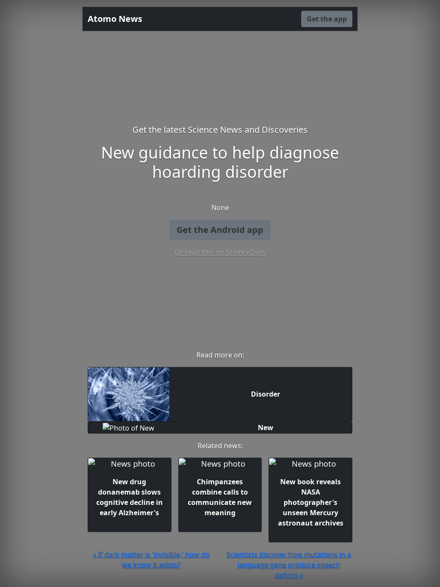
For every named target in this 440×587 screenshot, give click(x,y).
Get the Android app (220, 229)
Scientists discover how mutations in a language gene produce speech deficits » (288, 565)
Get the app (327, 19)
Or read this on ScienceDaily (220, 252)
